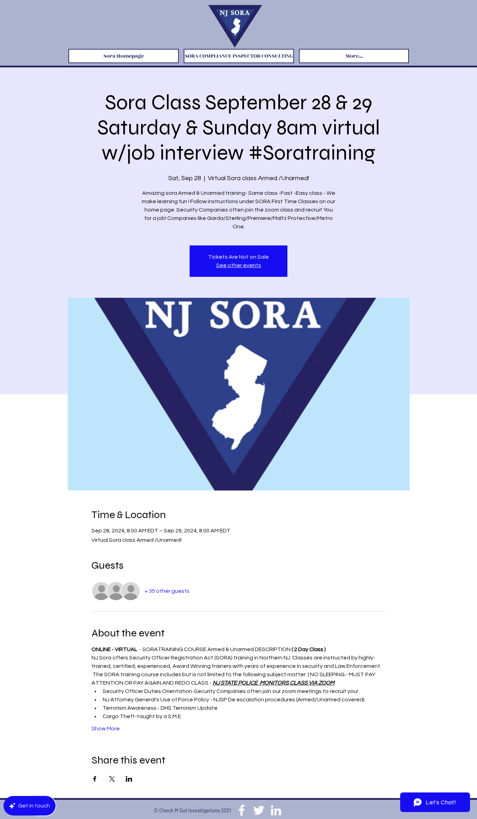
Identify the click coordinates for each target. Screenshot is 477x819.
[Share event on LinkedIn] (129, 779)
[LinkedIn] (276, 810)
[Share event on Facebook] (94, 779)
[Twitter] (258, 810)
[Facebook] (241, 810)
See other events (238, 265)
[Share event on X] (112, 779)
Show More (105, 728)
